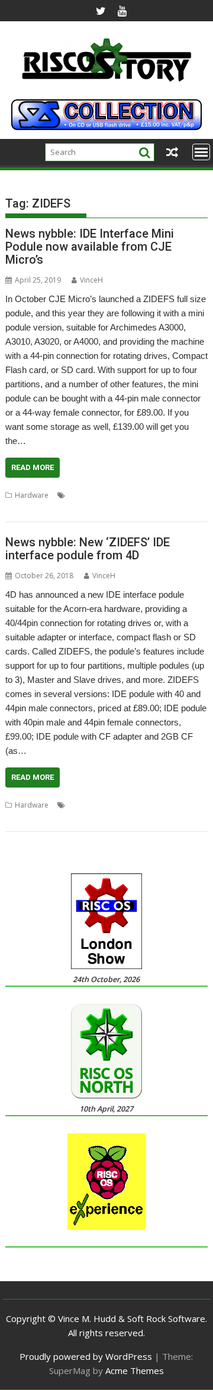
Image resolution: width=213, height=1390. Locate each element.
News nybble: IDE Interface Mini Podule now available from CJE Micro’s (89, 246)
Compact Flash (134, 495)
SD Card (47, 509)
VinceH (91, 280)
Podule (17, 509)
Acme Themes (134, 1370)
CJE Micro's (86, 495)
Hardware (32, 495)
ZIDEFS (77, 509)
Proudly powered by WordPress (86, 1356)
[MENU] (201, 152)
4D (73, 805)
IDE (142, 805)
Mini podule (183, 495)
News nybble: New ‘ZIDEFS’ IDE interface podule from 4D (87, 548)
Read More (32, 467)
